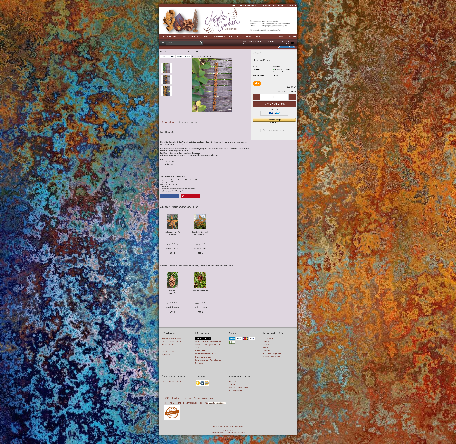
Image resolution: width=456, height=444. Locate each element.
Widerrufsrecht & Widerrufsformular (208, 341)
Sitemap (232, 384)
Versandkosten (238, 426)
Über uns (292, 37)
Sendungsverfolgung (237, 391)
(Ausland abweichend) (279, 72)
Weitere (259, 37)
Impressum (166, 355)
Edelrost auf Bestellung (190, 37)
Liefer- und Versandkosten (239, 387)
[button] (264, 5)
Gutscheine (267, 350)
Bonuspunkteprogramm (272, 354)
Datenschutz (200, 351)
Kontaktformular (168, 352)
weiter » (179, 56)
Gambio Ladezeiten (217, 439)
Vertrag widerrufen (203, 338)
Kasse (265, 347)
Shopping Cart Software (217, 432)
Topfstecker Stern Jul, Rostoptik (172, 233)
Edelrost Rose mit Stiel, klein (200, 292)
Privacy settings (228, 430)
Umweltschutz (200, 363)
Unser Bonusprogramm (248, 5)
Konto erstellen (268, 338)
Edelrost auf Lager (168, 37)
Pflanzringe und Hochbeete (214, 37)
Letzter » (187, 56)
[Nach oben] (449, 440)
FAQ (234, 5)
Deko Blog (281, 37)
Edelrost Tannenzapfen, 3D (172, 292)
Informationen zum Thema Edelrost (208, 360)
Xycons (243, 432)
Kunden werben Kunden (272, 357)
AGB (197, 348)
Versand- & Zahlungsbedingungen (207, 345)
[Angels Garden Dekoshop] (228, 20)
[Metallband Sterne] (212, 85)
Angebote (232, 381)
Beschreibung (168, 122)
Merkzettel (292, 5)
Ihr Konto (266, 344)
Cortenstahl (247, 37)
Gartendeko (234, 37)
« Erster (164, 56)
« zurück (171, 56)
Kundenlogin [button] (279, 5)
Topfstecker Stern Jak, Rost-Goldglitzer (200, 233)
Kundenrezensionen (188, 122)
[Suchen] (201, 43)
